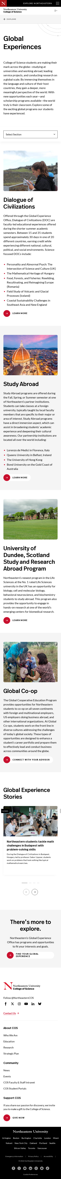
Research (8, 1047)
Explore (11, 19)
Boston (16, 1138)
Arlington (6, 1138)
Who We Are (10, 1035)
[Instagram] (36, 1168)
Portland (43, 1143)
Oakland (33, 1143)
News (6, 1070)
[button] (56, 10)
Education (9, 1041)
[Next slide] (35, 892)
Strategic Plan (11, 1053)
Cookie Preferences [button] (30, 1174)
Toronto (31, 1148)
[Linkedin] (30, 1168)
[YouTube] (25, 1168)
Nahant (9, 1143)
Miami (56, 1138)
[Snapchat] (42, 1168)
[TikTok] (47, 1168)
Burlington (26, 1138)
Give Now (18, 1118)
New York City (21, 1143)
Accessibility (48, 1156)
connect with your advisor (31, 760)
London (47, 1138)
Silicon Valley (20, 1148)
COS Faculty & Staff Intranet (19, 1082)
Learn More (19, 313)
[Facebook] (13, 1168)
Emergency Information (14, 1156)
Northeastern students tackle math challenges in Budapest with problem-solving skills (30, 845)
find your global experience (27, 955)
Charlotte (37, 1138)
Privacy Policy (33, 1156)
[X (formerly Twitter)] (19, 1168)
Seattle (52, 1143)
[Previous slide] (26, 892)
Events (7, 1076)
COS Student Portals (14, 1088)
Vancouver (42, 1148)
